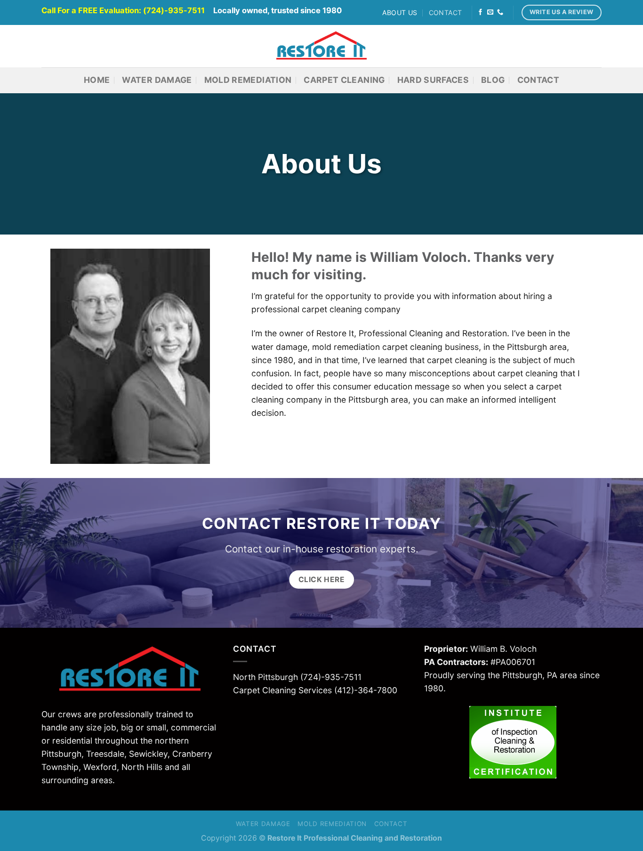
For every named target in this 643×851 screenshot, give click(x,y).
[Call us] (500, 12)
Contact (445, 12)
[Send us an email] (490, 12)
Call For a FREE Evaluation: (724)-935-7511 (123, 10)
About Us (399, 12)
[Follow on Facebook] (480, 12)
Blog (493, 80)
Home (97, 80)
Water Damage (157, 80)
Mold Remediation (248, 80)
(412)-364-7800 (365, 690)
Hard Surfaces (433, 80)
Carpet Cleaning (344, 80)
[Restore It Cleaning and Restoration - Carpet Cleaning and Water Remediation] (322, 46)
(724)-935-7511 (331, 677)
